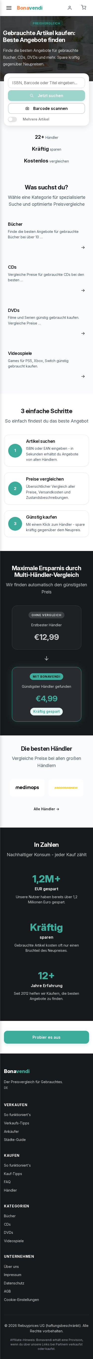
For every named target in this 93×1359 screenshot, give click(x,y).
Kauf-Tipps (13, 1174)
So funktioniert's (17, 1115)
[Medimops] (27, 787)
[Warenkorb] (83, 8)
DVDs (8, 1232)
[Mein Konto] (69, 7)
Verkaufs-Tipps (16, 1123)
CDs (7, 1224)
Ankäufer (11, 1131)
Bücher (10, 1216)
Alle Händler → (46, 809)
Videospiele (14, 1241)
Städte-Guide (15, 1139)
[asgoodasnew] (66, 787)
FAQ (7, 1182)
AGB (7, 1291)
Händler (10, 1190)
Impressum (12, 1275)
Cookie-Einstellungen (21, 1300)
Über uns (11, 1266)
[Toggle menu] (9, 8)
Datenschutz (14, 1283)
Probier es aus (46, 1037)
